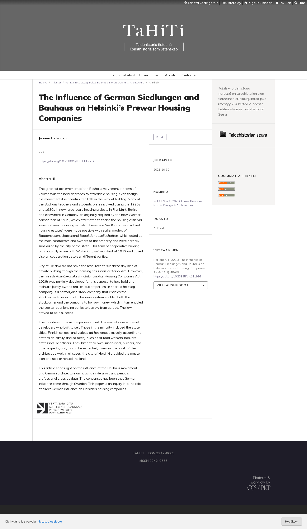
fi (277, 3)
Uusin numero (150, 75)
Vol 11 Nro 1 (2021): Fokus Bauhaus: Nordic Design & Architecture (104, 82)
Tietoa (187, 75)
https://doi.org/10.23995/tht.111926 (66, 161)
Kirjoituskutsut (124, 75)
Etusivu (43, 82)
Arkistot (171, 75)
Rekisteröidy (231, 3)
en (289, 3)
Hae (301, 3)
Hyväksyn (291, 521)
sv (282, 3)
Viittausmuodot (173, 285)
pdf (161, 137)
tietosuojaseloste (50, 521)
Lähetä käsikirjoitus (202, 3)
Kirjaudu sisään (260, 3)
